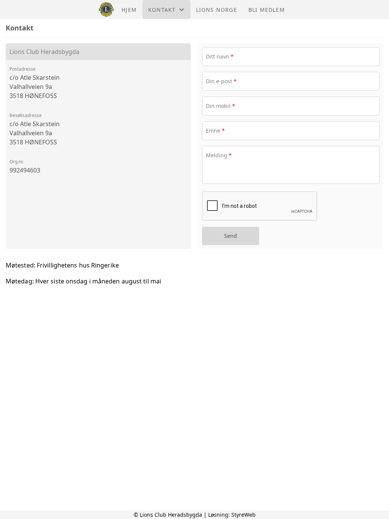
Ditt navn (220, 56)
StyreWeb (243, 514)
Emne (215, 130)
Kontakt (162, 9)
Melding (219, 155)
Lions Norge (216, 9)
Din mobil (220, 105)
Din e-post (221, 81)
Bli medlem (266, 9)
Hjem (129, 9)
